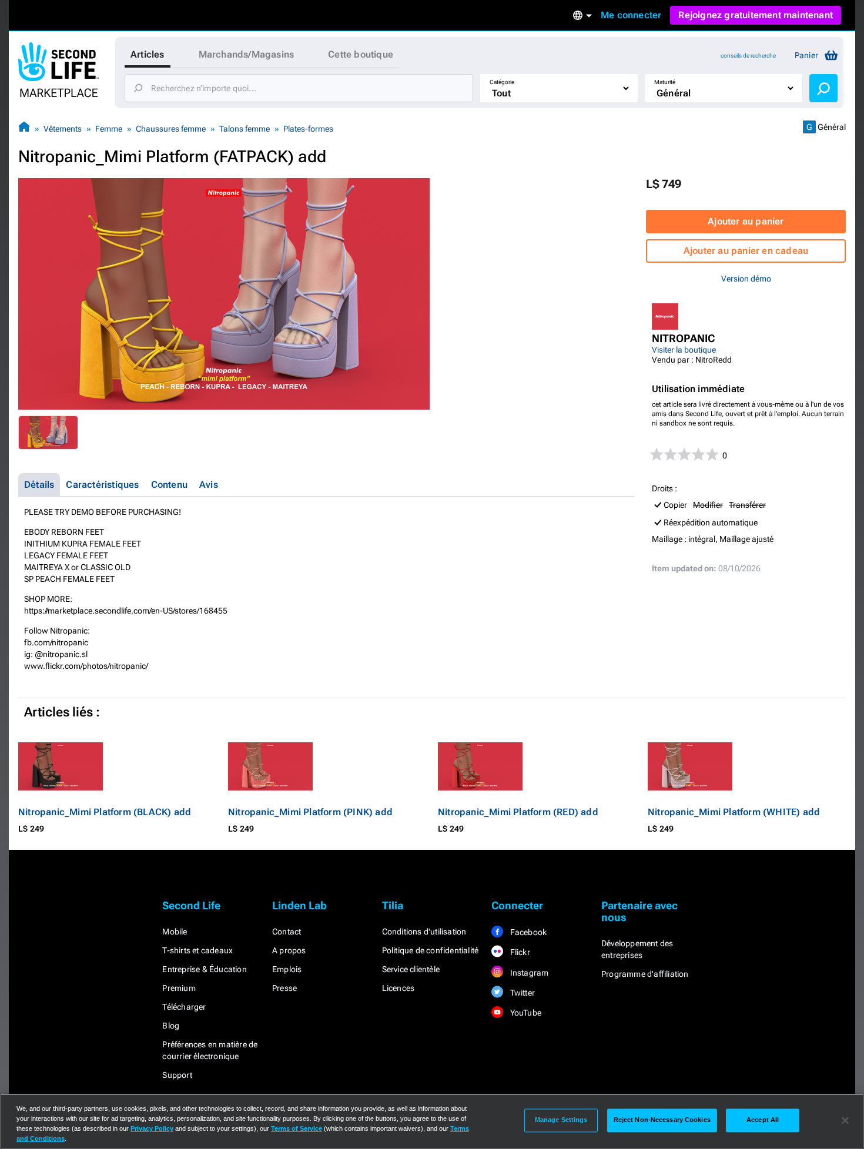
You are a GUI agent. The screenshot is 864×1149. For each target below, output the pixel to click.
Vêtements (62, 128)
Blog (170, 1025)
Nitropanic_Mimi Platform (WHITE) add (734, 812)
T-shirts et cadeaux (197, 950)
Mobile (174, 931)
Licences (398, 988)
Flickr (519, 952)
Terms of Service (296, 1128)
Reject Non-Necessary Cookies (662, 1120)
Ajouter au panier (745, 221)
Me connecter (631, 15)
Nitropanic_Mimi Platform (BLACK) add (104, 812)
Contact (286, 931)
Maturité (664, 82)
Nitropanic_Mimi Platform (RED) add (518, 812)
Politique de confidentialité (430, 950)
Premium (178, 988)
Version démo (746, 278)
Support (177, 1075)
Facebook (527, 932)
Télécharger (184, 1006)
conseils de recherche (748, 55)
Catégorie (502, 82)
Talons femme (244, 128)
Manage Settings (561, 1120)
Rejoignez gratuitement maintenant (755, 15)
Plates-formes (308, 128)
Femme (108, 128)
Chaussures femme (171, 128)
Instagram (528, 972)
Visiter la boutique (684, 349)
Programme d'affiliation (645, 974)
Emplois (287, 969)
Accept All (762, 1120)
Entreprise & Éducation (204, 969)
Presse (284, 988)
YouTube (524, 1012)
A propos (289, 950)
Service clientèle (411, 969)
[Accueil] (24, 128)
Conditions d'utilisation (424, 931)
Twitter (521, 992)
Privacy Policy (151, 1128)
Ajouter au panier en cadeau (746, 250)
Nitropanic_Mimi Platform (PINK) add (310, 812)
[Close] (845, 1120)
